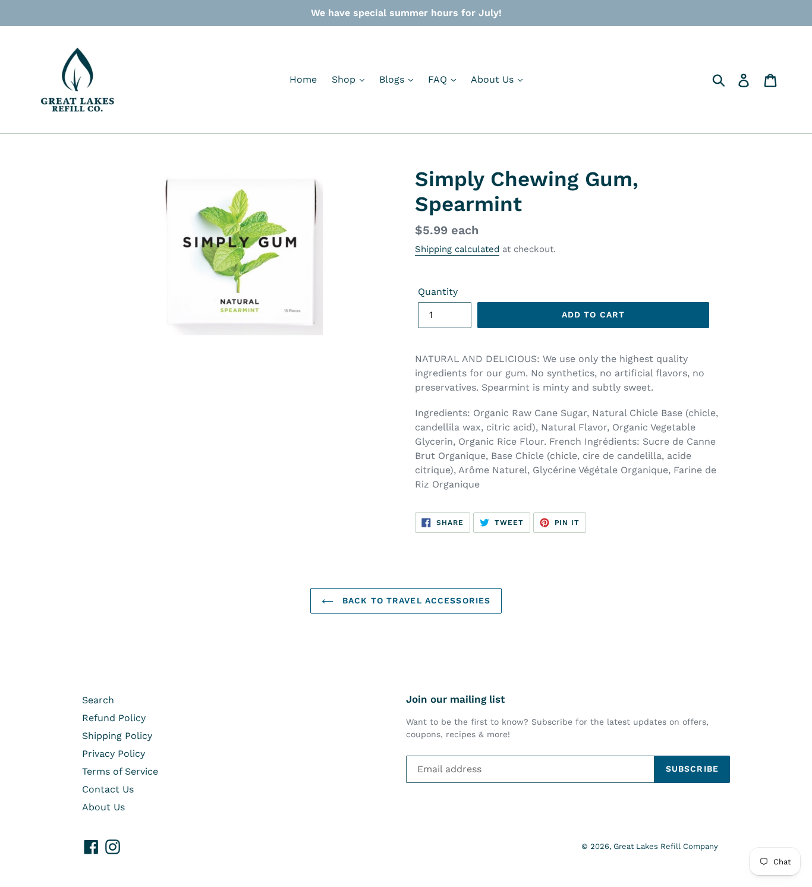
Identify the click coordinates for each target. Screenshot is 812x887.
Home (303, 79)
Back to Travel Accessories (414, 600)
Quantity (438, 291)
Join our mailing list (455, 699)
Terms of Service (120, 771)
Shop (345, 79)
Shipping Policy (117, 735)
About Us (494, 79)
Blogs (393, 79)
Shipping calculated (457, 249)
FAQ (439, 79)
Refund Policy (114, 718)
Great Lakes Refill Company (665, 846)
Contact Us (108, 789)
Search (98, 700)
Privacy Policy (113, 753)
